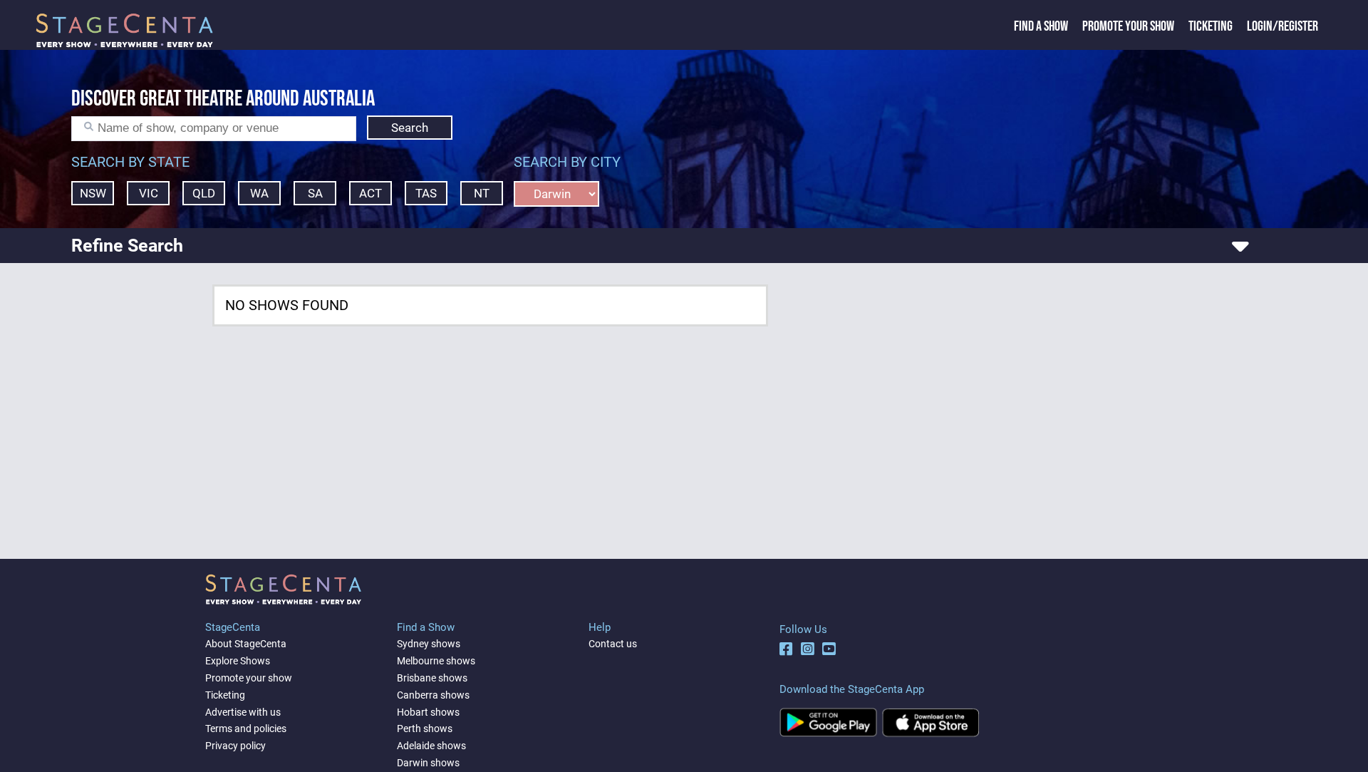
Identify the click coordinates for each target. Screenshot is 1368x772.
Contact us (613, 643)
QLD (203, 193)
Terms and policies (245, 728)
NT (481, 193)
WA (259, 193)
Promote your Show (1128, 26)
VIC (148, 193)
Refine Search (127, 245)
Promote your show (248, 678)
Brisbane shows (432, 678)
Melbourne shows (436, 661)
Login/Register (1282, 26)
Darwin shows (428, 762)
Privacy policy (235, 745)
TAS (426, 193)
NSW (93, 193)
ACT (370, 193)
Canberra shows (433, 695)
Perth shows (424, 728)
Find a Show (1041, 26)
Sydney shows (428, 643)
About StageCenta (245, 643)
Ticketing (1210, 26)
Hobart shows (428, 712)
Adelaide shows (431, 745)
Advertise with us (243, 712)
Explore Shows (237, 661)
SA (315, 193)
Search (409, 127)
